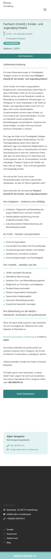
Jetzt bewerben (26, 393)
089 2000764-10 (17, 445)
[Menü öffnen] (45, 9)
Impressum (12, 534)
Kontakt (10, 529)
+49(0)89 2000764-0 (16, 518)
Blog (9, 542)
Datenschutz (12, 538)
